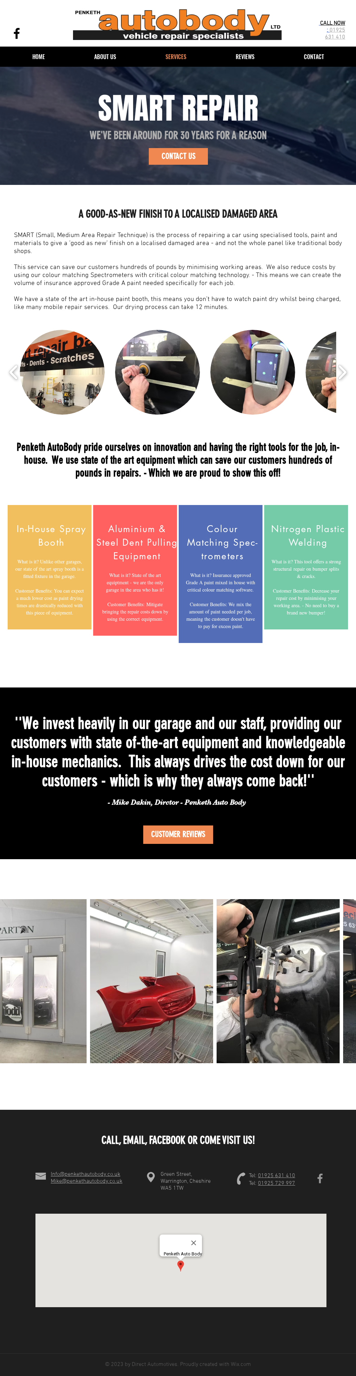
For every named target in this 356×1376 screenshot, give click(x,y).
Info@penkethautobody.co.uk (85, 1174)
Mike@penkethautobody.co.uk (86, 1181)
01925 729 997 (276, 1183)
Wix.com (240, 1364)
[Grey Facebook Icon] (320, 1178)
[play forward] (342, 372)
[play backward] (14, 372)
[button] (62, 372)
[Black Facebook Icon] (16, 33)
